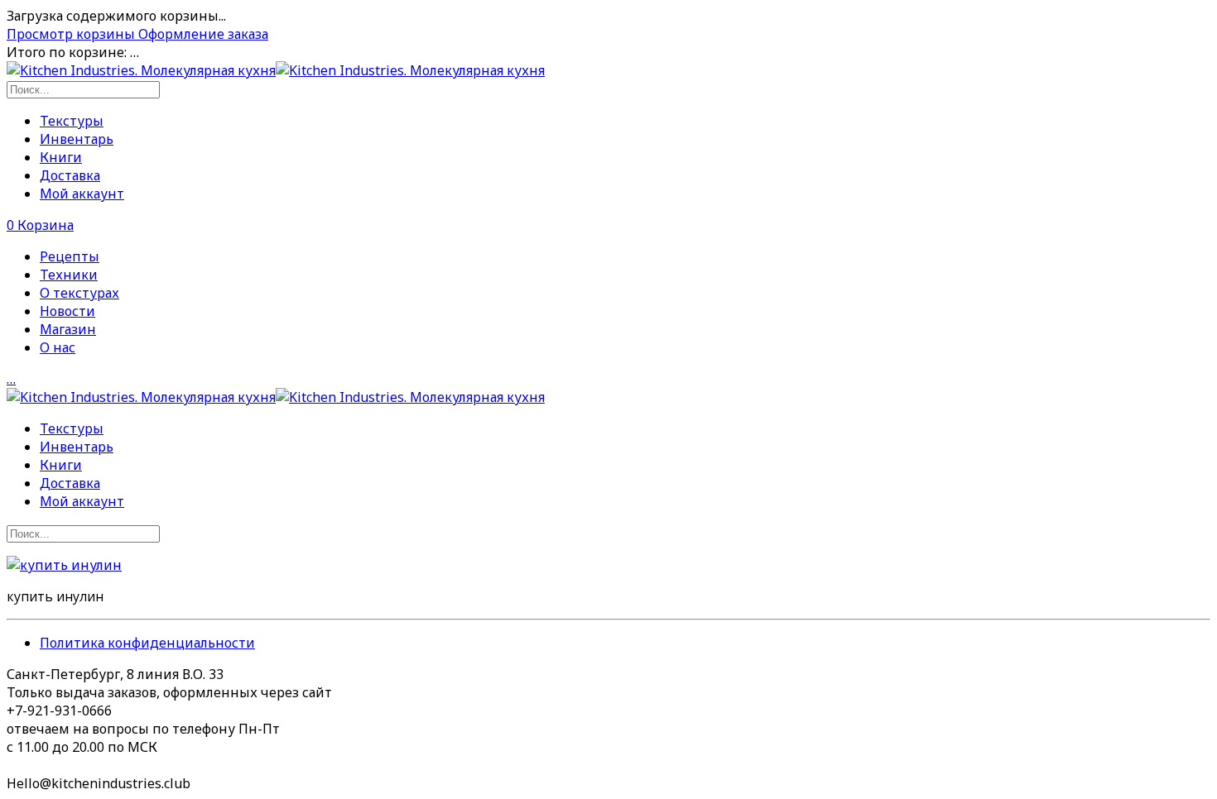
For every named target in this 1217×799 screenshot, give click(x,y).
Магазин (68, 329)
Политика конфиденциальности (147, 643)
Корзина (40, 225)
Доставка (70, 175)
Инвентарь (76, 139)
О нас (57, 347)
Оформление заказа (203, 34)
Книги (61, 157)
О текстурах (79, 293)
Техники (69, 275)
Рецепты (69, 256)
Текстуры (71, 121)
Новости (67, 311)
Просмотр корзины (72, 34)
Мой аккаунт (82, 193)
